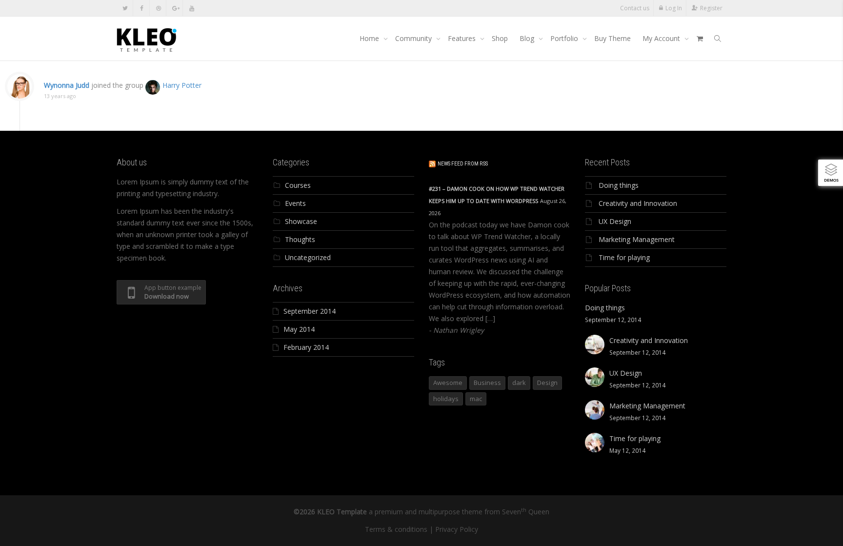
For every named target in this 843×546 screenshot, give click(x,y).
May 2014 (299, 329)
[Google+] (175, 8)
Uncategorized (308, 257)
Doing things (619, 185)
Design (547, 382)
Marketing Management (637, 239)
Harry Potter (181, 85)
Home (370, 38)
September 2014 (309, 311)
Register (711, 8)
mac (476, 398)
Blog (528, 38)
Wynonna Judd (66, 85)
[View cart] (699, 39)
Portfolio (565, 38)
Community (414, 38)
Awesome (447, 382)
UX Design (615, 221)
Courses (298, 185)
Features (463, 38)
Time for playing (624, 257)
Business (487, 382)
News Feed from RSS (463, 164)
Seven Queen (525, 511)
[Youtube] (191, 8)
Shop (500, 38)
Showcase (301, 221)
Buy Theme (612, 38)
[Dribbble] (158, 8)
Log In (673, 8)
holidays (446, 398)
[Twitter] (125, 8)
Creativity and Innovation (638, 203)
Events (295, 203)
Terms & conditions (396, 529)
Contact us (634, 8)
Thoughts (300, 239)
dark (519, 382)
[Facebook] (142, 8)
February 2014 (306, 347)
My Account (662, 38)
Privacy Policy (456, 529)
